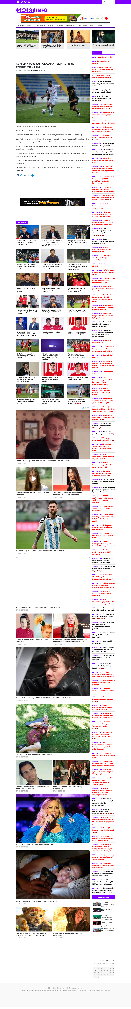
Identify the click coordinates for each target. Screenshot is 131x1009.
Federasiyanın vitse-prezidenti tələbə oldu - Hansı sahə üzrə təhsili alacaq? (103, 763)
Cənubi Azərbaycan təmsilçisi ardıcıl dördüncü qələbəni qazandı (102, 707)
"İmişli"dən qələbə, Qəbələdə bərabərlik (102, 137)
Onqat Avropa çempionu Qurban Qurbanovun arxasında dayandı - (103, 106)
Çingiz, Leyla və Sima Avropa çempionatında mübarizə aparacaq (103, 649)
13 (107, 970)
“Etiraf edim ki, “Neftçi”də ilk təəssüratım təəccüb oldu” (102, 508)
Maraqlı (50, 25)
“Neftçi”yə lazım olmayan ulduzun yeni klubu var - (103, 272)
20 (107, 972)
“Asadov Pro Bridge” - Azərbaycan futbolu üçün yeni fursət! (102, 316)
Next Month (113, 960)
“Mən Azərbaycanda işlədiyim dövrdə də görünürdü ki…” (103, 457)
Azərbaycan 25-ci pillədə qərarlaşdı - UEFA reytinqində (103, 552)
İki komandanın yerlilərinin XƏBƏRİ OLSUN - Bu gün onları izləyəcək (103, 307)
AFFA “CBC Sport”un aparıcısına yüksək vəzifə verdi (102, 593)
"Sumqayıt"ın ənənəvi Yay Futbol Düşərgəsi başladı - (102, 666)
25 (101, 975)
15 (113, 970)
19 (104, 972)
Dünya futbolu (39, 25)
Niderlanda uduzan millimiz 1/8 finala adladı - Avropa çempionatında (103, 691)
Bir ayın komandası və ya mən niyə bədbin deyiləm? (101, 249)
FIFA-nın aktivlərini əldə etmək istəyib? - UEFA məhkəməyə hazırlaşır (103, 882)
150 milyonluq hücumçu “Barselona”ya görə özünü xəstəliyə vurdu (102, 874)
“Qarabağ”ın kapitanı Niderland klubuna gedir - (103, 830)
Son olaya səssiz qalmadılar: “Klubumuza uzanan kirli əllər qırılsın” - (103, 198)
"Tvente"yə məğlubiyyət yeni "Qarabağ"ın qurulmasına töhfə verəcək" (102, 222)
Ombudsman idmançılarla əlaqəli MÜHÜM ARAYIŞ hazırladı (102, 527)
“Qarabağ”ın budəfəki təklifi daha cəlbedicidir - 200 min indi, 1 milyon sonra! (103, 409)
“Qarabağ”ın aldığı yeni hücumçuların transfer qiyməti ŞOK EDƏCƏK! (103, 189)
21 (110, 972)
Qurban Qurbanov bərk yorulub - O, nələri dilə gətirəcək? (101, 465)
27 (107, 975)
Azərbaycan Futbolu (24, 25)
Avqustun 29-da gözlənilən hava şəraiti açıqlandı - (103, 616)
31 (98, 977)
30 (95, 977)
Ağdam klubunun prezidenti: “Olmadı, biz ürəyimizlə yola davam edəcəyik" (103, 585)
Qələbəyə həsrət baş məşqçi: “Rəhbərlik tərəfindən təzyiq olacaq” (102, 69)
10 (98, 970)
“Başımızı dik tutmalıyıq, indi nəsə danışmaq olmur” (102, 535)
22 (113, 972)
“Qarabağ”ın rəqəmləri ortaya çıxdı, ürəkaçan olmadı (103, 755)
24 (98, 975)
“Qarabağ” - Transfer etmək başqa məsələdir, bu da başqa (101, 258)
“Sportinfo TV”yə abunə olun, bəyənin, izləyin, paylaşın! (103, 115)
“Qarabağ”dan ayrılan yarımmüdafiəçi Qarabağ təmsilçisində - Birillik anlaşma (103, 716)
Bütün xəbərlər (103, 897)
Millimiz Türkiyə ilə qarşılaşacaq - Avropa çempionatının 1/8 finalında (103, 560)
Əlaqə (99, 25)
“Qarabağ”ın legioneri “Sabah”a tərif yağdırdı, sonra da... (103, 160)
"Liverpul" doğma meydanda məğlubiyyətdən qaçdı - (101, 98)
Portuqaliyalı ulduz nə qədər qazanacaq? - (102, 426)
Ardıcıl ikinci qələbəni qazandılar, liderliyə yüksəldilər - (103, 84)
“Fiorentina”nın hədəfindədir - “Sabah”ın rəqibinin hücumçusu (102, 324)
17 (98, 972)
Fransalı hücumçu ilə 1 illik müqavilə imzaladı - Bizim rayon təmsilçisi (103, 544)
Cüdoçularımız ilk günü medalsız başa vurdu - (103, 569)
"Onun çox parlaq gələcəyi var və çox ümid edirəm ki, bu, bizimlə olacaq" (103, 490)
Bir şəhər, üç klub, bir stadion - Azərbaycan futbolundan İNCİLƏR (103, 280)
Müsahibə (60, 25)
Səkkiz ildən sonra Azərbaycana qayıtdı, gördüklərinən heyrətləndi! (101, 214)
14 (110, 970)
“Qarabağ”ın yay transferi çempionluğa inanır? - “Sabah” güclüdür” (103, 857)
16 (95, 972)
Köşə (91, 25)
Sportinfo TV (70, 25)
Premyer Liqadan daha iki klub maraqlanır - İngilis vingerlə (103, 481)
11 (101, 970)
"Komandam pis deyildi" (105, 57)
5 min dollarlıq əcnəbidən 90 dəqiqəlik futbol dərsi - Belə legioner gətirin (102, 129)
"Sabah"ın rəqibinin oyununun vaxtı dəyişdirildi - (103, 811)
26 (104, 975)
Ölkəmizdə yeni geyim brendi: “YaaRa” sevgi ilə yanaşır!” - (103, 417)
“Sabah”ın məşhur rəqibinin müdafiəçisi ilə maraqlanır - (103, 241)
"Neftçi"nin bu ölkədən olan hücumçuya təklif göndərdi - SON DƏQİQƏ (102, 401)
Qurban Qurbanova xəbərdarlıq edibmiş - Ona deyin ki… (103, 206)
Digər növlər (82, 25)
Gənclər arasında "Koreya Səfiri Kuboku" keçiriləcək (103, 635)
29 (113, 975)
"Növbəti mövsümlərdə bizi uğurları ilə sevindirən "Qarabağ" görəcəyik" (103, 674)
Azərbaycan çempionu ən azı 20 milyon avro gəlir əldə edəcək (103, 865)
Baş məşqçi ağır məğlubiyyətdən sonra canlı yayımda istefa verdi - (103, 890)
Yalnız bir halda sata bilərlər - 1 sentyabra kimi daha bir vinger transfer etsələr (103, 152)
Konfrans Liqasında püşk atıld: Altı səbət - (103, 699)
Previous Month (94, 960)
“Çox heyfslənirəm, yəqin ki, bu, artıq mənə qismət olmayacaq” (103, 602)
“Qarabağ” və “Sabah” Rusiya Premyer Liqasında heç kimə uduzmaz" (102, 577)
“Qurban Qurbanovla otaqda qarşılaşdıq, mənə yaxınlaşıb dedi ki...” (103, 838)
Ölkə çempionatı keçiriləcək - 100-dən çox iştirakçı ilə (103, 658)
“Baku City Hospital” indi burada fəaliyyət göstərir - (102, 473)
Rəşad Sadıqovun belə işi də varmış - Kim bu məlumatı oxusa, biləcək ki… (103, 349)
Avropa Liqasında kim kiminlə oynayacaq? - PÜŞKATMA (103, 682)
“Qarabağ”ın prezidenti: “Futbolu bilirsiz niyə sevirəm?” (103, 289)
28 (110, 975)
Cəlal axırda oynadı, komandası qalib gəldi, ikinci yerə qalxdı (102, 772)
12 (104, 970)
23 (95, 975)
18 (101, 972)
